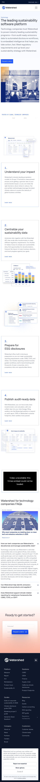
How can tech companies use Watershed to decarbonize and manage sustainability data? (18, 545)
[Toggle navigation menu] (36, 8)
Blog (23, 700)
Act (5, 679)
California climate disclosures (27, 686)
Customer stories (27, 729)
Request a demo (18, 632)
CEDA (24, 675)
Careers (6, 739)
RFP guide (25, 713)
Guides (6, 697)
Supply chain (26, 682)
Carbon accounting (28, 707)
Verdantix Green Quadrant (9, 718)
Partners (7, 735)
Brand (6, 742)
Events (24, 704)
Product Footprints (28, 690)
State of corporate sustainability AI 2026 (11, 702)
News (6, 732)
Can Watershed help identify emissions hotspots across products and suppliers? (16, 586)
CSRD (24, 672)
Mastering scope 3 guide (10, 713)
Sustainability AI (9, 688)
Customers (26, 726)
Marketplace (8, 682)
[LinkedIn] (36, 660)
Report (6, 675)
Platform (7, 669)
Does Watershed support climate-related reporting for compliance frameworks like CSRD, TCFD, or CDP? (16, 595)
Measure (7, 672)
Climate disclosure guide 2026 (10, 707)
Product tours (8, 685)
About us (7, 729)
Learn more (8, 202)
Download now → (33, 2)
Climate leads (26, 732)
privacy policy (22, 778)
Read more (5, 537)
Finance (24, 679)
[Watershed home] (14, 660)
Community (25, 735)
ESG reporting (26, 710)
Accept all (20, 771)
